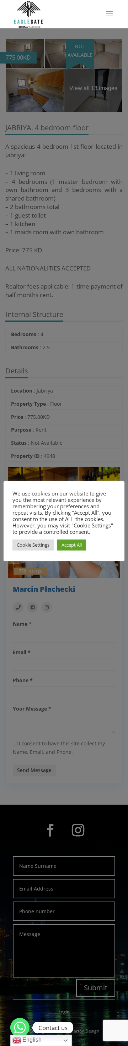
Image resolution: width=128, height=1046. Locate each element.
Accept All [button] (72, 545)
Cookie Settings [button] (33, 545)
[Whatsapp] (20, 1027)
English (31, 1040)
